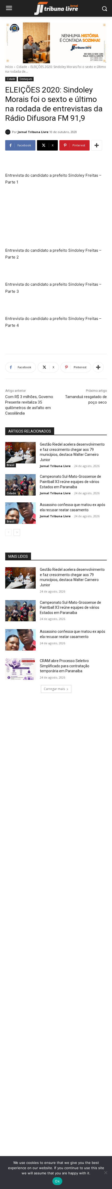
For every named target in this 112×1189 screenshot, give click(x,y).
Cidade (21, 67)
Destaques (26, 79)
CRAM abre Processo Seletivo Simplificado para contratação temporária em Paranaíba (64, 666)
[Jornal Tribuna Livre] (8, 132)
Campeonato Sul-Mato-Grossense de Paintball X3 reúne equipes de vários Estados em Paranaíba (70, 481)
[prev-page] (8, 532)
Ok (57, 1181)
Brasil (10, 465)
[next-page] (17, 532)
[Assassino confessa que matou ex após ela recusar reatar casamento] (20, 513)
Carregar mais (54, 689)
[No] (105, 1172)
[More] (96, 145)
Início (9, 67)
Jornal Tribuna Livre (33, 132)
